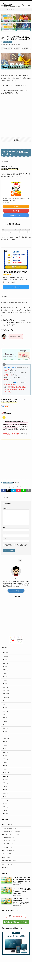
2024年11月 (6, 694)
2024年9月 (5, 700)
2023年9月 (5, 742)
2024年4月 (5, 718)
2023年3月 (5, 762)
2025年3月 (5, 680)
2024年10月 (6, 697)
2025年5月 (5, 673)
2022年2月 (5, 807)
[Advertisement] (16, 115)
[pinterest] (16, 596)
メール (5, 533)
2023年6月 (5, 752)
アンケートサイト (9, 840)
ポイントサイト (8, 843)
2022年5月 (5, 796)
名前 (4, 527)
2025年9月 (5, 659)
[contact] (19, 596)
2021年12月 (6, 813)
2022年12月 (6, 772)
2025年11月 (6, 652)
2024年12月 (6, 690)
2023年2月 (5, 766)
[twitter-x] (13, 596)
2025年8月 (5, 663)
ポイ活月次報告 (9, 837)
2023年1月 (5, 769)
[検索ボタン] (23, 5)
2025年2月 (5, 683)
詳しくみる (15, 287)
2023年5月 (5, 755)
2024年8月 (5, 704)
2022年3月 (5, 803)
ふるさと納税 (7, 864)
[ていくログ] (10, 5)
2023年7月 (5, 748)
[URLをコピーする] (28, 490)
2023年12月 (6, 731)
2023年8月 (5, 745)
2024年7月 (5, 707)
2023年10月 (6, 738)
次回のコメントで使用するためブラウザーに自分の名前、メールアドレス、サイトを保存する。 (16, 545)
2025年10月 (6, 656)
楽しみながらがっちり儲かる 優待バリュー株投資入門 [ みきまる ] (16, 199)
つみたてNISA (8, 847)
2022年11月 (6, 776)
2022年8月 (5, 786)
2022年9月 (5, 783)
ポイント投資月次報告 (10, 828)
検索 (20, 560)
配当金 (17, 482)
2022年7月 (5, 790)
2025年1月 (5, 687)
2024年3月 (5, 721)
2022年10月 (6, 779)
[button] (3, 490)
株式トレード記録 (9, 854)
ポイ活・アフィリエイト (11, 834)
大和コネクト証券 (9, 367)
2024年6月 (5, 711)
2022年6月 (5, 793)
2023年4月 (5, 759)
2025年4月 (5, 676)
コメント (6, 508)
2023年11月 (6, 735)
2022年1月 (5, 810)
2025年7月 (5, 666)
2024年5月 (5, 714)
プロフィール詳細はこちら (16, 591)
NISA (6, 867)
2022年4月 (5, 800)
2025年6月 (5, 670)
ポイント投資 (8, 824)
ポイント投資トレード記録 (12, 831)
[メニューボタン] (29, 5)
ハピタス (17, 382)
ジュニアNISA (8, 850)
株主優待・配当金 (7, 41)
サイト (4, 538)
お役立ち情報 (8, 857)
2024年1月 (5, 728)
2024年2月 (5, 724)
